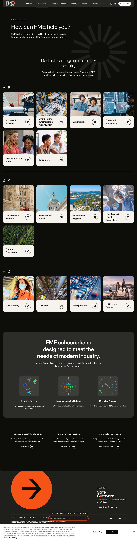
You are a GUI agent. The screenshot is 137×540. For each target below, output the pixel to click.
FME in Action (15, 20)
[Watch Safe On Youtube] (111, 519)
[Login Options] (111, 3)
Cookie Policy (13, 538)
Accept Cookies (112, 532)
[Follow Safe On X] (124, 519)
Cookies (42, 517)
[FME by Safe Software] (12, 3)
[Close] (134, 532)
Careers (114, 507)
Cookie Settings (98, 532)
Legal (29, 517)
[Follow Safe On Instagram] (115, 519)
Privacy (35, 517)
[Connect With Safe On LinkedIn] (119, 519)
